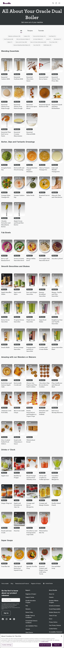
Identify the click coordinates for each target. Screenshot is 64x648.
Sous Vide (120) (36, 45)
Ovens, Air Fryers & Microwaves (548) (38, 42)
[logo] (7, 3)
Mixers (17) (10, 42)
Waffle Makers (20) (47, 45)
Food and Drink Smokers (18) (39, 36)
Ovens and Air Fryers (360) (21, 42)
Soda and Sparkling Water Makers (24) (22, 45)
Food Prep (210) (52, 36)
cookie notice (44, 641)
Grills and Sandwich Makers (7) (23, 39)
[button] (56, 3)
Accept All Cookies (45, 644)
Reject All (56, 644)
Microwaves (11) (57, 39)
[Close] (61, 636)
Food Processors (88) (8, 39)
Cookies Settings (7, 644)
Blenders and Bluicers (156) (14, 36)
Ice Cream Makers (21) (38, 39)
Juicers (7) (48, 39)
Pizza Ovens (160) (53, 42)
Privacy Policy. (5, 607)
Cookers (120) (27, 36)
